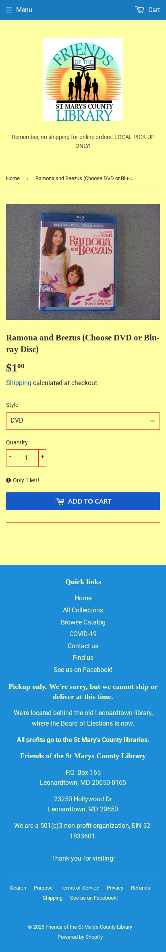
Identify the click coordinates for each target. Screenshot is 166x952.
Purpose (43, 888)
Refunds (140, 888)
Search (18, 888)
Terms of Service (79, 888)
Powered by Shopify (80, 937)
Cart (153, 10)
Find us (83, 658)
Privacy (115, 888)
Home (13, 178)
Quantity (17, 442)
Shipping (18, 383)
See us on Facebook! (83, 670)
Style (12, 405)
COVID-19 (83, 634)
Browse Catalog (83, 622)
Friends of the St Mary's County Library (89, 927)
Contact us (83, 646)
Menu (24, 10)
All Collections (83, 610)
